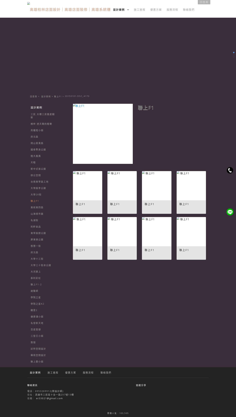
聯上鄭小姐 (37, 361)
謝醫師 (34, 290)
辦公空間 (36, 175)
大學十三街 (37, 258)
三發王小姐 (37, 335)
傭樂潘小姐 (37, 316)
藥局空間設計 (38, 355)
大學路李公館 (38, 188)
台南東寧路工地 (40, 181)
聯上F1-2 (36, 284)
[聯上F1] (103, 134)
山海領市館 (37, 213)
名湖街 (34, 220)
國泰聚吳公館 (38, 149)
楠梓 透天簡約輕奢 (41, 123)
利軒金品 (36, 226)
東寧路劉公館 (38, 233)
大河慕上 (36, 271)
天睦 (33, 162)
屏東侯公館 (37, 239)
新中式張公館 (38, 168)
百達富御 (36, 329)
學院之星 (36, 297)
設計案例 (46, 96)
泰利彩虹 (36, 277)
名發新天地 (37, 322)
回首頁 (33, 96)
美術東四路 (37, 207)
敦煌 (33, 342)
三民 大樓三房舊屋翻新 (43, 116)
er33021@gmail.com (49, 398)
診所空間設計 (38, 348)
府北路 (34, 136)
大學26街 (36, 194)
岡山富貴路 (37, 143)
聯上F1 (58, 96)
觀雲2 (34, 310)
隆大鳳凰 (36, 155)
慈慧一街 (36, 245)
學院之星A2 (37, 303)
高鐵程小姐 (37, 130)
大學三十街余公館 (41, 265)
